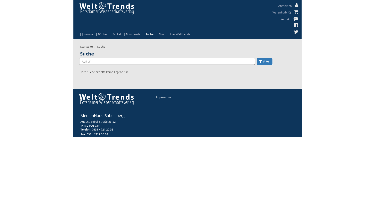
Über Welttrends (179, 34)
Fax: (83, 134)
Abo (161, 34)
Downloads (133, 34)
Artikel (116, 34)
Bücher (102, 34)
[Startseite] (106, 8)
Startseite (86, 46)
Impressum (163, 97)
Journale (87, 34)
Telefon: (85, 129)
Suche (150, 34)
